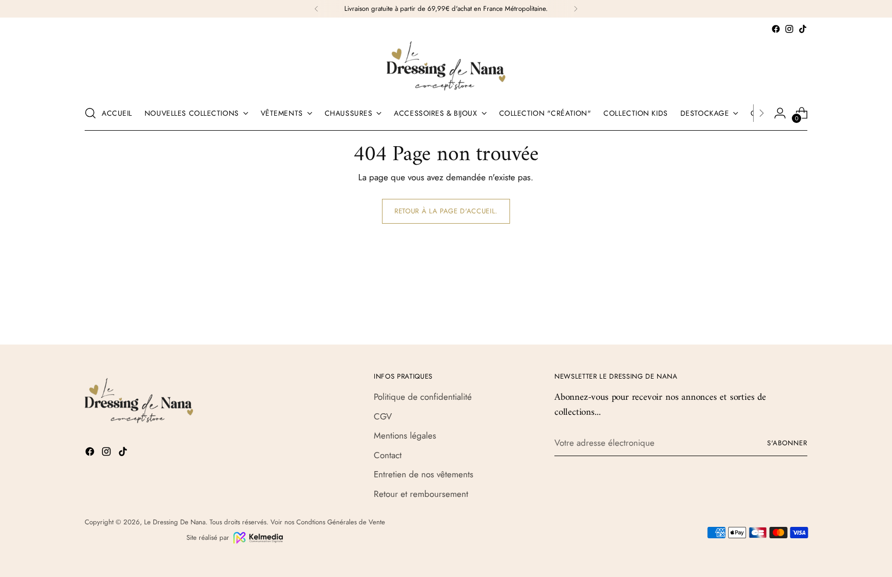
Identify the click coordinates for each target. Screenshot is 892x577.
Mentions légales (405, 435)
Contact (388, 455)
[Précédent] (316, 9)
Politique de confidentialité (423, 397)
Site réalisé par (207, 537)
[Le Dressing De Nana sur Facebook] (775, 29)
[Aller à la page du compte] (780, 113)
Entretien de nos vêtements (423, 474)
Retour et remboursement (421, 494)
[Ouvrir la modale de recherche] (90, 113)
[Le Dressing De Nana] (446, 66)
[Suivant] (575, 9)
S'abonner (787, 443)
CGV (383, 416)
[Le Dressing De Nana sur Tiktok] (802, 29)
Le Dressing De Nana (174, 522)
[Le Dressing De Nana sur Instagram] (789, 29)
